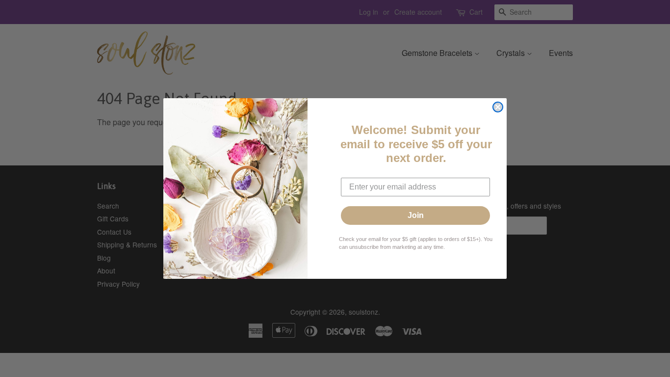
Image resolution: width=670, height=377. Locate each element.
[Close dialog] (498, 107)
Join (416, 215)
